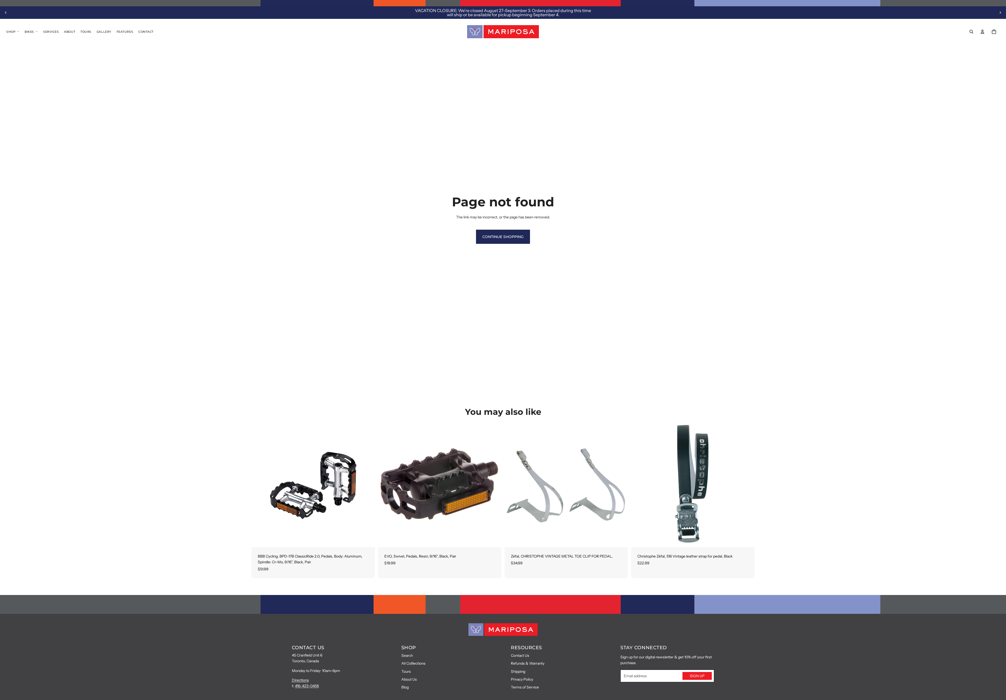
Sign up (697, 676)
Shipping (518, 671)
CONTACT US (308, 648)
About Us (409, 679)
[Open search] (971, 31)
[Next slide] (1000, 12)
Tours (406, 671)
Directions (300, 680)
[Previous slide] (6, 12)
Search (407, 655)
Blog (405, 687)
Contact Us (520, 655)
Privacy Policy (522, 679)
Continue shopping (503, 236)
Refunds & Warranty (527, 663)
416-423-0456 (307, 686)
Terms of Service (525, 687)
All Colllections (413, 663)
